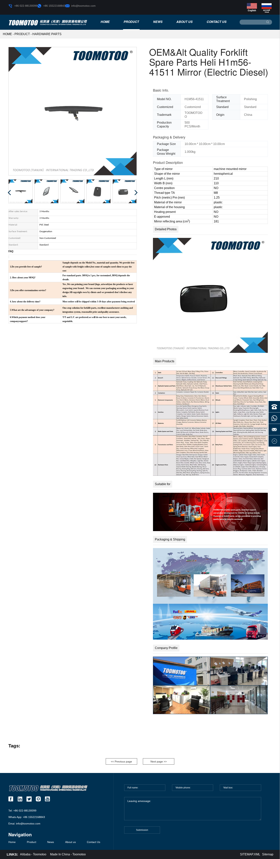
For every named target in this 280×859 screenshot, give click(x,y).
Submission (142, 830)
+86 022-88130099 (25, 5)
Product (131, 22)
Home (105, 22)
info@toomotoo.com (83, 5)
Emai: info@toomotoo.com (24, 823)
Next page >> (158, 761)
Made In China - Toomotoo (68, 854)
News (157, 22)
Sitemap (267, 854)
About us (184, 22)
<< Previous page (121, 761)
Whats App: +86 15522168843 (26, 817)
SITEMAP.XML (250, 854)
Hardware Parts (47, 34)
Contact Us (216, 22)
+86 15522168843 (54, 5)
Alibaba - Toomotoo (33, 854)
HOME (7, 34)
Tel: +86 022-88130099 (22, 810)
